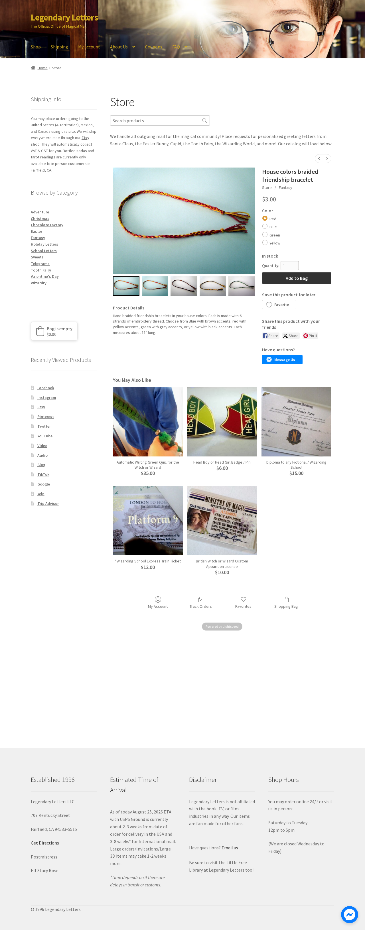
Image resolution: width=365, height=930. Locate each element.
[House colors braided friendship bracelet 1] (155, 286)
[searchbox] (160, 120)
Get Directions (45, 843)
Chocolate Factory (47, 224)
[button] (279, 304)
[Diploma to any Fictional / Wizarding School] (296, 421)
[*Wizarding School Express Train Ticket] (148, 521)
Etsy (41, 406)
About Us (119, 47)
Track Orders (201, 606)
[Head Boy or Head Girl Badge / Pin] (222, 421)
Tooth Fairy (41, 270)
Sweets (37, 257)
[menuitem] (319, 158)
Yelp (40, 493)
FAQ (176, 47)
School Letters (44, 250)
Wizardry (38, 282)
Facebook (45, 387)
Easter (36, 231)
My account (89, 47)
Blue (273, 226)
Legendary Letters (64, 17)
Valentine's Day (45, 276)
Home (43, 67)
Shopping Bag (286, 606)
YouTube (44, 436)
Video (42, 445)
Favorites (243, 606)
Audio (42, 455)
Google (43, 484)
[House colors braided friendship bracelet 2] (184, 286)
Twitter (44, 426)
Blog (41, 464)
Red (272, 218)
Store (267, 187)
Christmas (40, 218)
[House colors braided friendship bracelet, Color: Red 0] (126, 286)
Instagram (46, 397)
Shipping (59, 47)
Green (274, 235)
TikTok (43, 474)
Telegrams (40, 263)
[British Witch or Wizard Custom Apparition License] (222, 521)
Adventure (40, 212)
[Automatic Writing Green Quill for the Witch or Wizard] (148, 421)
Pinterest (45, 416)
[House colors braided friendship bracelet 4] (241, 286)
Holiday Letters (44, 244)
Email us (230, 848)
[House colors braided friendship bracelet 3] (213, 286)
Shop (36, 47)
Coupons (153, 47)
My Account (158, 606)
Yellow (274, 243)
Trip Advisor (48, 503)
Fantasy (285, 187)
